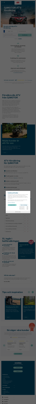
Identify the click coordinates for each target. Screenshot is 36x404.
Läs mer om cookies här (11, 202)
